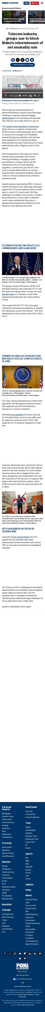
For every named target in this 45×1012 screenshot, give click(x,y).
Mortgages (6, 813)
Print (27, 60)
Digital (28, 827)
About (29, 895)
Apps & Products (32, 944)
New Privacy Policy (22, 975)
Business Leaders (9, 887)
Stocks (4, 866)
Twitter (18, 60)
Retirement (6, 834)
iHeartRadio (25, 958)
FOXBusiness (17, 71)
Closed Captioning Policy (22, 986)
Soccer (28, 873)
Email (32, 60)
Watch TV (35, 3)
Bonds (4, 881)
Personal (29, 811)
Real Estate (31, 807)
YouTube (20, 954)
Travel (4, 920)
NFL (27, 858)
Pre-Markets (7, 896)
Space (28, 848)
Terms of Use (31, 906)
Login (26, 3)
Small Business (8, 856)
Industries (6, 890)
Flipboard (25, 954)
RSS (35, 954)
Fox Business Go (32, 941)
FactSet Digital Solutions (25, 994)
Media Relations (32, 914)
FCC (7, 29)
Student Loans (8, 816)
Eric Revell (7, 71)
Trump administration (20, 537)
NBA (27, 861)
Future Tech (30, 842)
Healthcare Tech (32, 839)
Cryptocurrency (8, 872)
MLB (27, 864)
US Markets (6, 869)
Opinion (29, 884)
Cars (4, 923)
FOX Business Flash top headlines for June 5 (20, 101)
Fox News (29, 935)
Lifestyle (6, 910)
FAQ (27, 911)
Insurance (6, 828)
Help (22, 983)
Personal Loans (8, 822)
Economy (7, 843)
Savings (5, 825)
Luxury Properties (32, 817)
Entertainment (8, 914)
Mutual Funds (7, 899)
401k (4, 831)
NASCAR (29, 867)
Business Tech (31, 836)
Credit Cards (7, 819)
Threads (22, 60)
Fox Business (10, 3)
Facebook (13, 60)
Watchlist (7, 904)
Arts (3, 932)
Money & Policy (8, 853)
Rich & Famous (8, 917)
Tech (28, 823)
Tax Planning (7, 837)
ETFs (4, 884)
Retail (4, 893)
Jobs (27, 903)
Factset (29, 992)
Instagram (15, 954)
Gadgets (29, 833)
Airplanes (6, 926)
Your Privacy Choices (24, 979)
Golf (27, 876)
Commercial (30, 814)
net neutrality (18, 415)
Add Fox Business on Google (23, 65)
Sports (29, 853)
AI (26, 845)
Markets (6, 862)
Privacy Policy (31, 908)
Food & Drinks (7, 929)
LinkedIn (30, 954)
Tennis (28, 879)
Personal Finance (6, 808)
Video (28, 890)
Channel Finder (31, 900)
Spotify (20, 958)
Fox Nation (30, 938)
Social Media (31, 830)
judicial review (8, 294)
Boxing (28, 870)
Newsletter (40, 954)
